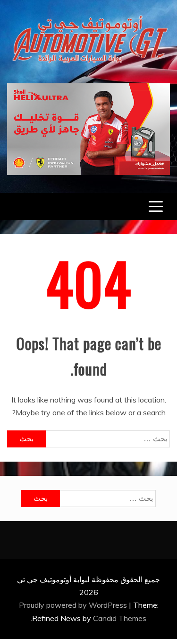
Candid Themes (119, 618)
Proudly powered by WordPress (74, 605)
